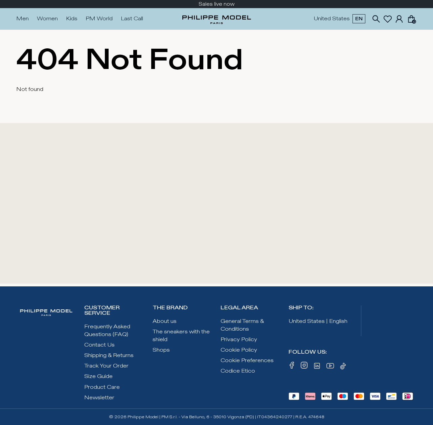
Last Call (132, 18)
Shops (161, 350)
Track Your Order (106, 366)
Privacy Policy (239, 339)
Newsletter (99, 397)
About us (165, 321)
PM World (99, 18)
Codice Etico (238, 371)
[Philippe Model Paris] (216, 19)
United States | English (318, 321)
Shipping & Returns (109, 355)
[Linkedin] (317, 367)
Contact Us (99, 345)
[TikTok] (344, 367)
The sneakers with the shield (181, 335)
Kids (71, 18)
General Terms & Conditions (242, 325)
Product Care (102, 387)
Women (47, 18)
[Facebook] (292, 367)
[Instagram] (304, 367)
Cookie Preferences (247, 360)
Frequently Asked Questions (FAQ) (107, 330)
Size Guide (98, 376)
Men (22, 18)
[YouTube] (330, 367)
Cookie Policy (239, 350)
